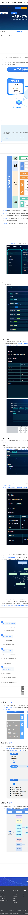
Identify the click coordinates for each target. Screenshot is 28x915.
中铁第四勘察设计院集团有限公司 (19, 910)
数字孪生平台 (2, 898)
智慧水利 (15, 895)
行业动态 (24, 895)
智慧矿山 (15, 900)
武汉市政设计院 (9, 910)
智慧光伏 (15, 898)
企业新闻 (24, 893)
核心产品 (5, 35)
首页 (3, 2)
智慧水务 (15, 893)
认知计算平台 (19, 31)
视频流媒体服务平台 (4, 900)
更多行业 (15, 902)
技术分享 (24, 896)
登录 (14, 13)
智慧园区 (15, 896)
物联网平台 (2, 31)
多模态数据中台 (3, 896)
